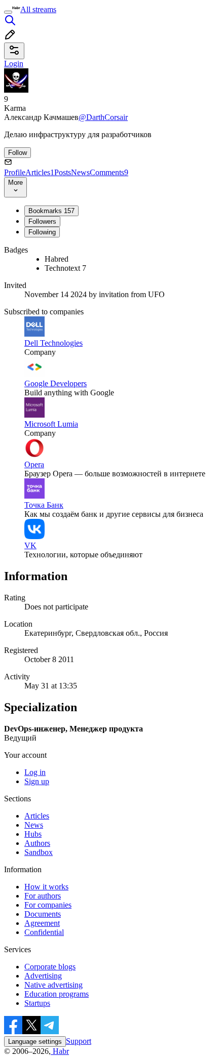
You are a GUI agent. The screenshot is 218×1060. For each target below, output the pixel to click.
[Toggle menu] (8, 12)
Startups (37, 1003)
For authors (42, 895)
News (80, 172)
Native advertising (53, 985)
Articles (39, 172)
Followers (42, 221)
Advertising (43, 975)
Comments (109, 172)
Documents (42, 914)
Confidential (44, 932)
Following (42, 232)
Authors (37, 843)
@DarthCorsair (103, 117)
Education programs (56, 994)
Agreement (42, 923)
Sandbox (38, 852)
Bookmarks (51, 211)
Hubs (33, 834)
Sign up (36, 781)
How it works (46, 886)
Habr (60, 1051)
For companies (47, 905)
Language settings (35, 1041)
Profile (14, 172)
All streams (38, 9)
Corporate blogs (50, 966)
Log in (35, 772)
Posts (62, 172)
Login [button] (13, 63)
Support (78, 1041)
